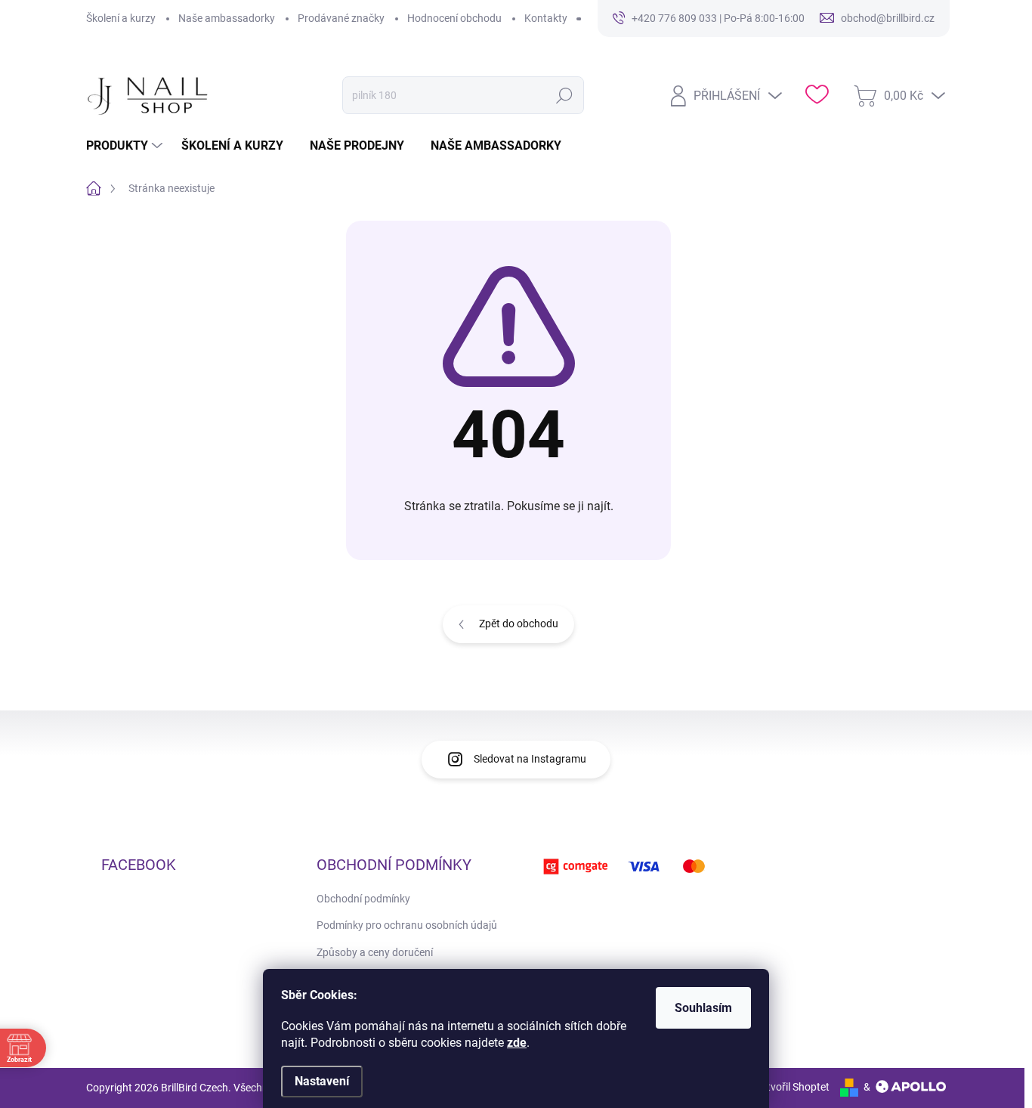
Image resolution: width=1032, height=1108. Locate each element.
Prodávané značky (341, 18)
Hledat (563, 95)
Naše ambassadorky (226, 18)
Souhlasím (703, 1008)
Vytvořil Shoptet (792, 1087)
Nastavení (322, 1081)
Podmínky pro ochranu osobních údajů (407, 925)
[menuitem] (126, 146)
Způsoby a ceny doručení (375, 952)
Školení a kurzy (121, 18)
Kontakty (545, 18)
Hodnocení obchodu (454, 18)
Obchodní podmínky (363, 899)
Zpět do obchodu (518, 623)
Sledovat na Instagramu (530, 759)
